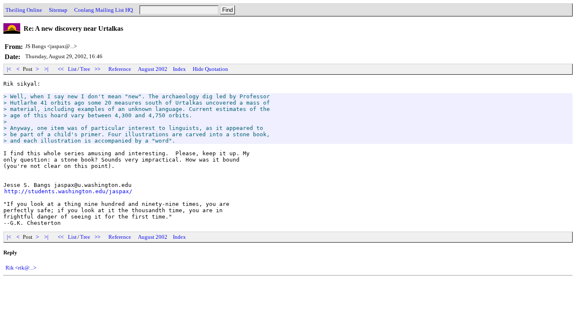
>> (97, 69)
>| (46, 69)
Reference (119, 69)
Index (179, 69)
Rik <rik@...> (20, 268)
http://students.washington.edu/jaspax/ (68, 191)
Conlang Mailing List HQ (103, 10)
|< (8, 69)
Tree (85, 69)
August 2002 (152, 69)
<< (61, 69)
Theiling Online (23, 10)
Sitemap (58, 10)
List (72, 69)
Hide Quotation (210, 69)
